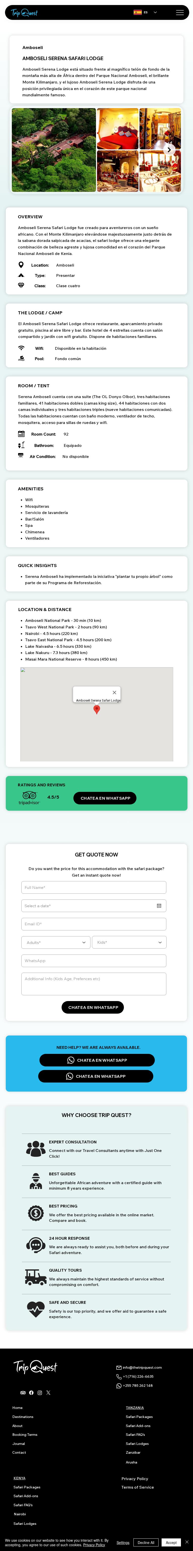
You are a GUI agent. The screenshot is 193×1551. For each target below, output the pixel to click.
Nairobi (20, 1514)
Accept (171, 1542)
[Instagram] (40, 1393)
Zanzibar (133, 1452)
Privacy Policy (134, 1478)
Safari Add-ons (138, 1426)
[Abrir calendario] (159, 906)
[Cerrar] (187, 1542)
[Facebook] (31, 1393)
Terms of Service (137, 1487)
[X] (48, 1393)
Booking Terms (24, 1434)
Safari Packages (139, 1416)
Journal (18, 1443)
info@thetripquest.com (142, 1367)
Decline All (146, 1542)
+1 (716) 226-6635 (138, 1376)
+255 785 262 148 (138, 1385)
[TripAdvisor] (23, 1393)
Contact (19, 1452)
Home (17, 1407)
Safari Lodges (137, 1443)
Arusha (131, 1462)
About (17, 1426)
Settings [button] (123, 1542)
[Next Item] (169, 150)
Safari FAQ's (135, 1434)
